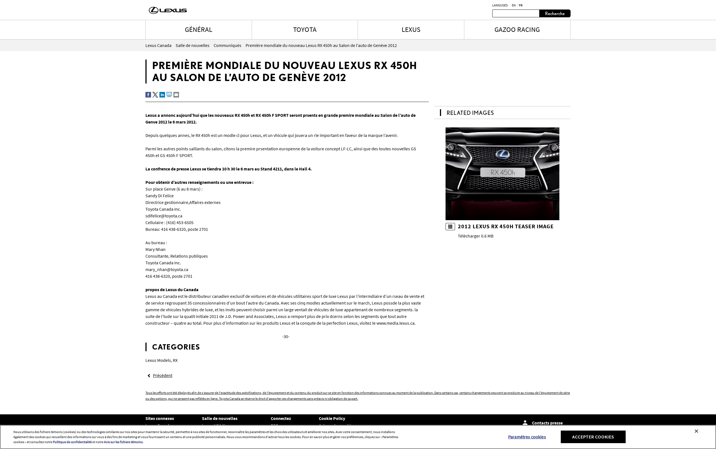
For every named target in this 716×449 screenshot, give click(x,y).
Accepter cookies (593, 437)
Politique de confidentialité (72, 442)
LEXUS (411, 29)
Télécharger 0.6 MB (475, 236)
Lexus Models (158, 360)
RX (175, 360)
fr (520, 5)
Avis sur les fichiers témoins (123, 442)
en (514, 5)
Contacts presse (547, 423)
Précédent (162, 375)
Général (198, 29)
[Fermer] (696, 431)
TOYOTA (305, 29)
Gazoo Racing (517, 29)
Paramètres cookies (527, 437)
